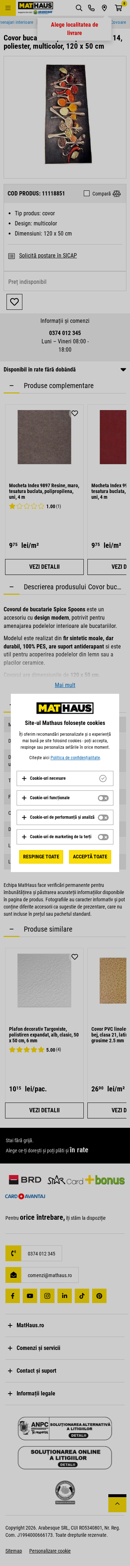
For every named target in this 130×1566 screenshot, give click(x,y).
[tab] (65, 778)
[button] (43, 778)
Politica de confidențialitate (75, 757)
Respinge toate (41, 856)
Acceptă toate (90, 856)
